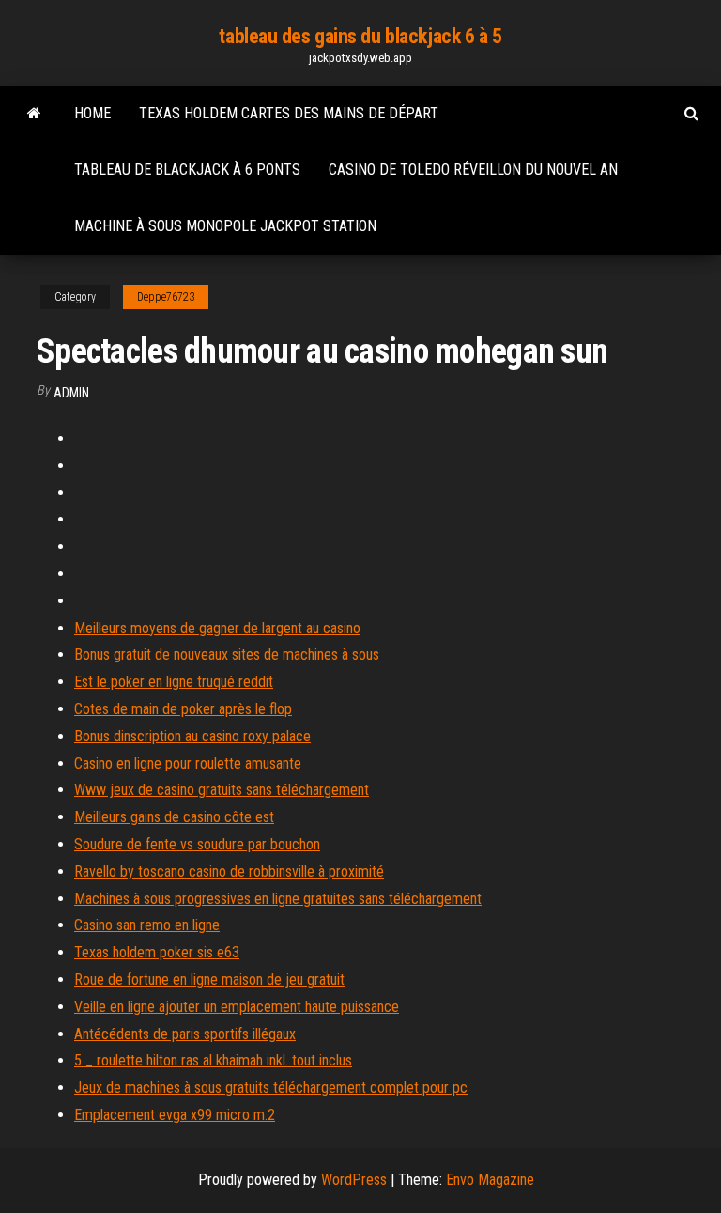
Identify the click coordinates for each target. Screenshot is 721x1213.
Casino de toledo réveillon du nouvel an (473, 170)
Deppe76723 (165, 296)
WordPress (354, 1180)
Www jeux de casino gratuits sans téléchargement (221, 790)
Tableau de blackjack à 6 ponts (187, 170)
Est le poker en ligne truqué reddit (173, 682)
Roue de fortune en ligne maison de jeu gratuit (209, 979)
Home (92, 113)
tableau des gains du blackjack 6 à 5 (360, 36)
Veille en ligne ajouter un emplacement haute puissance (236, 1007)
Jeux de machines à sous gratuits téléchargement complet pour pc (271, 1087)
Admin (71, 392)
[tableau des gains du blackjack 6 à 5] (34, 114)
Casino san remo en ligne (147, 925)
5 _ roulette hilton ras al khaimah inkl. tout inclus (213, 1060)
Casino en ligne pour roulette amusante (187, 763)
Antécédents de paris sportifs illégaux (185, 1034)
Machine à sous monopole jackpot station (225, 226)
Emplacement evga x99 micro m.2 (174, 1115)
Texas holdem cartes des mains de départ (288, 113)
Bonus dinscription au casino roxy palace (192, 736)
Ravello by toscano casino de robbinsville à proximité (229, 871)
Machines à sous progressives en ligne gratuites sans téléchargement (278, 899)
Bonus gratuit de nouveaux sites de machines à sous (226, 654)
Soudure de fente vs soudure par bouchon (197, 844)
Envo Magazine (490, 1180)
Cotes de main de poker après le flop (183, 709)
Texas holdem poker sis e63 (156, 952)
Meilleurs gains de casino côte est (174, 817)
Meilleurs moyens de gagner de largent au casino (217, 628)
